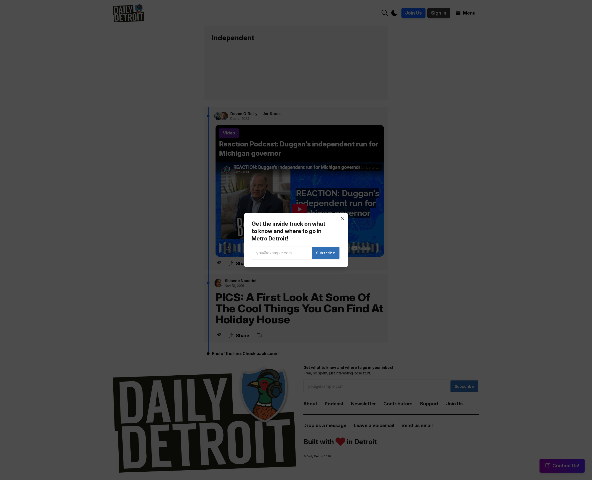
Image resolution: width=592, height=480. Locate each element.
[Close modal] (342, 218)
